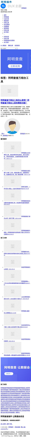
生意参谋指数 (21, 401)
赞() (2, 133)
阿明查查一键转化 (8, 410)
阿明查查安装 (12, 399)
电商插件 (6, 20)
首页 (5, 15)
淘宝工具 (13, 403)
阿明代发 (15, 405)
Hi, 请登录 (3, 45)
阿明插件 (22, 133)
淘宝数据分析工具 (18, 410)
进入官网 (4, 424)
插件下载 (10, 424)
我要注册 (10, 45)
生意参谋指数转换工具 (21, 391)
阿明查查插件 (9, 388)
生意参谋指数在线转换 (8, 391)
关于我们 (6, 32)
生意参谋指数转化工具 (16, 395)
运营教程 (6, 26)
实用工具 (6, 22)
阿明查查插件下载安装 (19, 393)
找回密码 (17, 45)
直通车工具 (4, 406)
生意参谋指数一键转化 (13, 412)
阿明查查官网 (6, 395)
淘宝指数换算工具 (20, 397)
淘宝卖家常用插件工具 (13, 406)
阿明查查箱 (16, 388)
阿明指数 (18, 399)
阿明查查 (6, 17)
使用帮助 (6, 28)
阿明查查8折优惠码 (9, 40)
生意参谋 (10, 393)
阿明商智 (22, 406)
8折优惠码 (7, 24)
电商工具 (10, 405)
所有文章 (6, 30)
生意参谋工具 (11, 397)
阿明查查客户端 (6, 408)
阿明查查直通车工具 (16, 408)
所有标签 (6, 36)
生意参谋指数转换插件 (10, 401)
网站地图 (17, 427)
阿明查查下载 (7, 389)
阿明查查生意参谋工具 (22, 403)
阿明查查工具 (23, 388)
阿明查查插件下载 (16, 389)
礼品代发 (6, 18)
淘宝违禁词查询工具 (24, 405)
